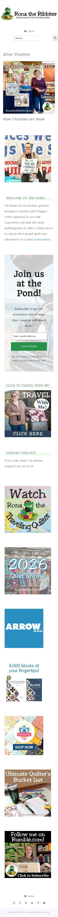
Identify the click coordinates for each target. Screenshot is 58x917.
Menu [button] (31, 31)
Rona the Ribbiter (29, 14)
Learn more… (43, 239)
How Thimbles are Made (24, 119)
